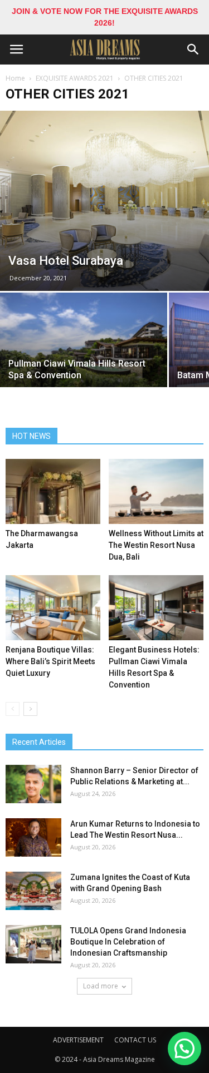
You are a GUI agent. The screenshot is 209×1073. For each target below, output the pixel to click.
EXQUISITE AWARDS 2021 (75, 78)
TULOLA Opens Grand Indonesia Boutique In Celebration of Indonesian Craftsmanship (128, 941)
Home (15, 78)
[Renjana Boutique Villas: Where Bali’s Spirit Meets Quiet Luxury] (53, 607)
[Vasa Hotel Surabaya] (104, 201)
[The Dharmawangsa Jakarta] (53, 491)
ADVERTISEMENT (78, 1040)
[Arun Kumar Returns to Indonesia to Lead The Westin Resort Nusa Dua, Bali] (33, 837)
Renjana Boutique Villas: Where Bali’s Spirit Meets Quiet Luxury (50, 661)
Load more (100, 986)
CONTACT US (135, 1040)
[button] (193, 49)
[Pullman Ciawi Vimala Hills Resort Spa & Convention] (83, 355)
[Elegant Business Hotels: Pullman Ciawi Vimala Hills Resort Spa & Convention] (156, 607)
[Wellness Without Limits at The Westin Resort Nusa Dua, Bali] (156, 491)
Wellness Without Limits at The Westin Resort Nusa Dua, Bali (156, 545)
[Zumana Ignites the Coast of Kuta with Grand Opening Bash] (33, 891)
